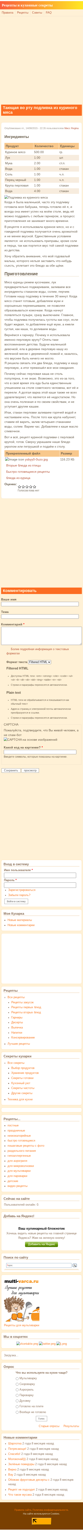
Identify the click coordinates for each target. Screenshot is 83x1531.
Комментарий (12, 624)
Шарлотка (14, 1443)
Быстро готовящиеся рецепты (28, 471)
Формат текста (17, 662)
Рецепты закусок (22, 1002)
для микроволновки (21, 1166)
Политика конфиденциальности (50, 1510)
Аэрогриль (26, 1389)
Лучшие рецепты (19, 1043)
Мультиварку (28, 1378)
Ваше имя (8, 599)
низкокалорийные (19, 1135)
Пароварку (26, 1395)
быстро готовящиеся (21, 1140)
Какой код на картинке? (23, 747)
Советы (37, 12)
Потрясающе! (17, 1448)
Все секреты (16, 1063)
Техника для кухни (20, 1099)
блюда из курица (18, 478)
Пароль (10, 880)
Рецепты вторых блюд (26, 1012)
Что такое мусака (20, 1494)
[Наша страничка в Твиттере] (47, 1343)
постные (13, 1125)
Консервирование (23, 1037)
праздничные (16, 1130)
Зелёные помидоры (21, 1464)
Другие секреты (21, 1093)
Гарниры (16, 1017)
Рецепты (22, 12)
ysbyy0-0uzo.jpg (36, 459)
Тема (5, 612)
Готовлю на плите (31, 1406)
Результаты (71, 1426)
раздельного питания (22, 1150)
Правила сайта (22, 1510)
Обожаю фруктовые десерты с (29, 1479)
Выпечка (17, 1027)
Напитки (16, 1032)
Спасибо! (14, 1454)
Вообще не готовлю (32, 1412)
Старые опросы (49, 1426)
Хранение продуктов (25, 1073)
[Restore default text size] (71, 8)
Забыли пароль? (19, 895)
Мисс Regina (71, 128)
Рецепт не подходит (21, 1489)
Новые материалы (20, 920)
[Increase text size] (76, 8)
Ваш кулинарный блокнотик (41, 1228)
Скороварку (27, 1384)
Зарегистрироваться (21, 890)
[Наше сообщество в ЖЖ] (61, 1343)
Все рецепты (16, 997)
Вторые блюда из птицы (23, 465)
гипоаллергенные (19, 1155)
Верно (12, 1469)
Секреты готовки (22, 1078)
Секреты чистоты (22, 1088)
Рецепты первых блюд (26, 1007)
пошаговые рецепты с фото (26, 1145)
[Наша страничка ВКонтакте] (27, 1343)
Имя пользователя (18, 870)
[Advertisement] (41, 60)
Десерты (17, 1022)
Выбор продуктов (23, 1068)
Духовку (25, 1400)
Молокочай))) (17, 1459)
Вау (10, 1474)
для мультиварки (19, 1170)
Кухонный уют (20, 1083)
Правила (7, 12)
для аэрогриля (17, 1160)
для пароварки (17, 1176)
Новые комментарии (21, 925)
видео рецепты (17, 1186)
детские (13, 1181)
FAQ (49, 12)
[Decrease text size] (66, 8)
